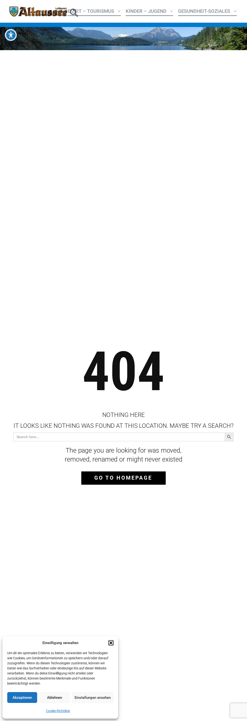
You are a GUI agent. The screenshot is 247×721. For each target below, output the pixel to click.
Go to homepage (123, 478)
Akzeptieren (22, 697)
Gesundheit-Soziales (204, 11)
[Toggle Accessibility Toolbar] (11, 35)
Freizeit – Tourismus (88, 11)
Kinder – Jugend (146, 11)
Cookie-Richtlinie (58, 711)
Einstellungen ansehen (93, 697)
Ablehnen (54, 697)
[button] (111, 642)
